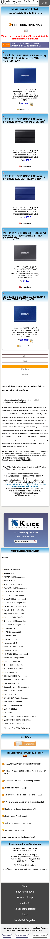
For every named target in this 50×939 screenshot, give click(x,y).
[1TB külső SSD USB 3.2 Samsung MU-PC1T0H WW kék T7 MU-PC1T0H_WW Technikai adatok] (25, 86)
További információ (40, 935)
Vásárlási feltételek (25, 908)
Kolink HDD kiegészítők (14, 658)
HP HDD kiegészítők (12, 632)
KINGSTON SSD (11, 650)
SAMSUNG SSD (11, 672)
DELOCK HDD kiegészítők (15, 599)
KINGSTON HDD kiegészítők (16, 654)
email (25, 886)
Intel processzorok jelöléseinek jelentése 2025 (23, 795)
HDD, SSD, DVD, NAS (27, 25)
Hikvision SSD (10, 628)
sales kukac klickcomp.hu (27, 855)
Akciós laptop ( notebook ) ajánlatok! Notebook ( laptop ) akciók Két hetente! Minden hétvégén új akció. (25, 481)
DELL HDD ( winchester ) (14, 595)
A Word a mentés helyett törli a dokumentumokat (24, 802)
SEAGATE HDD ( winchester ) (16, 676)
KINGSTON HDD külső (13, 647)
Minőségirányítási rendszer (25, 865)
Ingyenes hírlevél (25, 891)
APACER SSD (10, 581)
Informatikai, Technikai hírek (25, 752)
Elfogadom (7, 935)
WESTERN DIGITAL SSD (14, 724)
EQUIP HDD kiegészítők (14, 614)
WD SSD (8, 713)
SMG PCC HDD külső (13, 691)
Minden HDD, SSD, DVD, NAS (17, 728)
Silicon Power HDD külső (14, 680)
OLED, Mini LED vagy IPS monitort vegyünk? (22, 764)
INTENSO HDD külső (13, 636)
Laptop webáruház (19, 1)
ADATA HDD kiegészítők (14, 577)
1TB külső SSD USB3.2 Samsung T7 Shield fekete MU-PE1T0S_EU (24, 120)
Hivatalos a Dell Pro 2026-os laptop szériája (22, 781)
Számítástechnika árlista (11, 3)
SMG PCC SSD (10, 694)
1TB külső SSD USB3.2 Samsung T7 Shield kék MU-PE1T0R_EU (24, 177)
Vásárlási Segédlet (25, 920)
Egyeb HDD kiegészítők (14, 610)
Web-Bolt (32, 1)
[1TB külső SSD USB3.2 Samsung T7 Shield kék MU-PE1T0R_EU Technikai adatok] (25, 204)
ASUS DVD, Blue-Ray (13, 584)
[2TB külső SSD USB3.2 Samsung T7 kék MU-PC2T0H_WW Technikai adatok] (25, 325)
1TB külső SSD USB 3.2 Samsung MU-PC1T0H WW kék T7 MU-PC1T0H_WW (24, 58)
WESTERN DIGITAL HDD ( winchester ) (20, 716)
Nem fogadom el (22, 935)
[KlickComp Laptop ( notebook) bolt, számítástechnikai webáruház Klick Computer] (25, 503)
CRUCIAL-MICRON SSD (14, 592)
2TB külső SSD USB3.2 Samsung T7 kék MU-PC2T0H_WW (24, 298)
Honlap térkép (25, 897)
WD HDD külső (10, 709)
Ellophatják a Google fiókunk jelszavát (20, 809)
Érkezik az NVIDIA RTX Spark (16, 788)
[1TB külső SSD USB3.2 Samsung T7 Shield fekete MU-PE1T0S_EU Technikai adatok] (25, 147)
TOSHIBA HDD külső (13, 702)
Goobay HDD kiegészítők (14, 625)
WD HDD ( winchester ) (13, 705)
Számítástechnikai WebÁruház (15, 869)
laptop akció (17, 837)
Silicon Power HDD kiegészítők (17, 687)
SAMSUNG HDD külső (13, 669)
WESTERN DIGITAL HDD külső (17, 720)
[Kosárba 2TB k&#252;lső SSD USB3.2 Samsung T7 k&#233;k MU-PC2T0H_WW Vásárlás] (31, 342)
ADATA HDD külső (12, 570)
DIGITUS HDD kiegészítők (15, 603)
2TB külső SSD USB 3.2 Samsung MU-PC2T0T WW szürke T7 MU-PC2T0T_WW (24, 235)
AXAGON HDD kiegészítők (15, 588)
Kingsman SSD (10, 643)
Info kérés (24, 903)
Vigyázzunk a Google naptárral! (17, 816)
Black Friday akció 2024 (14, 830)
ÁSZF (25, 914)
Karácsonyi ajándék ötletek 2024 (17, 823)
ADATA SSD (9, 573)
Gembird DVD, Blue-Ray (14, 617)
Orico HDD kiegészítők (13, 665)
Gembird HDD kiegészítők (15, 621)
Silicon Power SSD (12, 683)
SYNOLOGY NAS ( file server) (16, 698)
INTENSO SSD (10, 639)
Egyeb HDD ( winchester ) (15, 606)
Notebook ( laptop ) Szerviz (29, 491)
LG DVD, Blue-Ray (12, 661)
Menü (44, 3)
